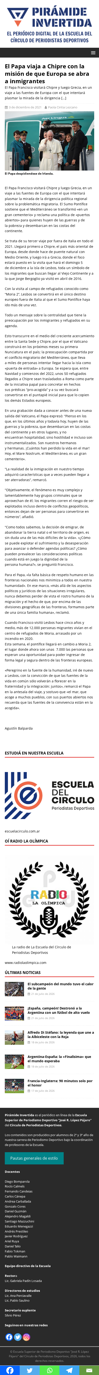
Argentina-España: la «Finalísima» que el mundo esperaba (59, 1058)
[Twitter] (18, 1337)
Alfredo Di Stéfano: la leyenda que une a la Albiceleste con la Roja (61, 1034)
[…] (63, 98)
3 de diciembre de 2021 (25, 107)
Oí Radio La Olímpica (26, 841)
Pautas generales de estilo (34, 1158)
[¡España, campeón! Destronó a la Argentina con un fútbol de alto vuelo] (14, 1017)
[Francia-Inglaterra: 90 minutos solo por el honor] (14, 1090)
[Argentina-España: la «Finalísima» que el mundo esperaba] (14, 1066)
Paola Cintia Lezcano (62, 107)
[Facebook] (9, 1337)
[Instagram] (26, 1337)
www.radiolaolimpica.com (25, 962)
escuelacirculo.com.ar (22, 831)
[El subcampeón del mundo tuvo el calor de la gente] (14, 993)
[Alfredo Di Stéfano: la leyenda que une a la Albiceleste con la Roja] (14, 1042)
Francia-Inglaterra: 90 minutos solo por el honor (60, 1083)
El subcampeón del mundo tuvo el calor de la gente (60, 986)
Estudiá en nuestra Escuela (34, 753)
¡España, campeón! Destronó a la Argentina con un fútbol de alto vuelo (59, 1010)
